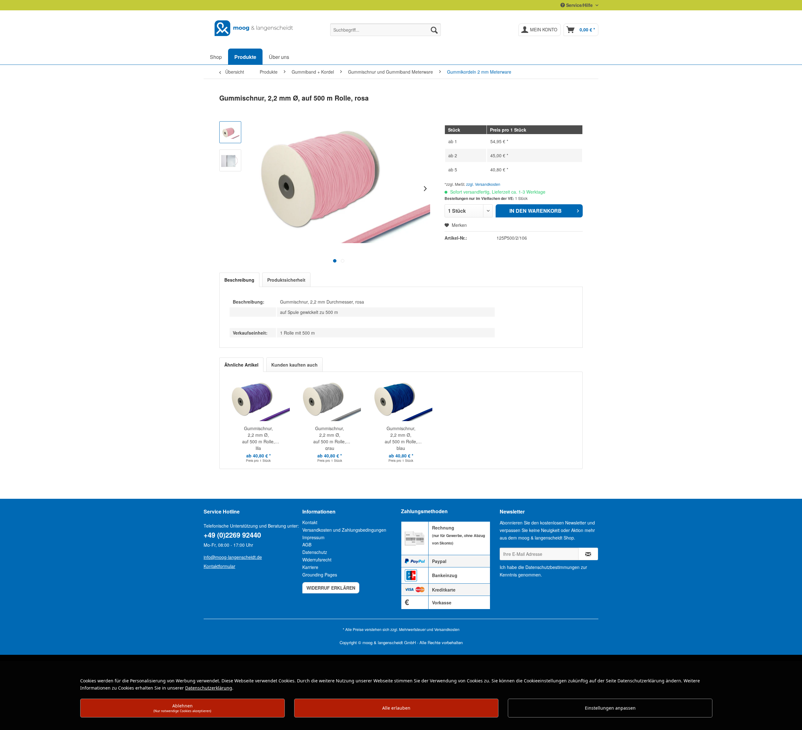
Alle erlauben (396, 708)
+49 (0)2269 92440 (232, 535)
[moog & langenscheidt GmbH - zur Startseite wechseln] (254, 28)
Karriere (310, 567)
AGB (306, 544)
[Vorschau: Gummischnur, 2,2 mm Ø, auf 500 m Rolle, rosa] (230, 132)
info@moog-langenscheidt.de (233, 557)
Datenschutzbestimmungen (552, 567)
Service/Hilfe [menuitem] (579, 5)
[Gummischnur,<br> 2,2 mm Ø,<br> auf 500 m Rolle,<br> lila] (258, 400)
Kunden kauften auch (294, 365)
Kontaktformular (219, 566)
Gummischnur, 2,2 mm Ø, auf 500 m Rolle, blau (401, 437)
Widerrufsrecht (316, 559)
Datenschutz (314, 552)
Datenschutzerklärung (208, 688)
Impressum (313, 537)
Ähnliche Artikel (241, 365)
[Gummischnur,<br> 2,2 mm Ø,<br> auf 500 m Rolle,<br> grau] (329, 400)
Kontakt (309, 522)
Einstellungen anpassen (610, 708)
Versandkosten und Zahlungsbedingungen (344, 530)
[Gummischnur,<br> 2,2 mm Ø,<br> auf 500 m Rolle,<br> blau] (401, 400)
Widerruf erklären (330, 588)
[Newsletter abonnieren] (588, 554)
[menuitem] (385, 29)
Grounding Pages (319, 574)
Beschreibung (239, 280)
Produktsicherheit (286, 280)
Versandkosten (447, 629)
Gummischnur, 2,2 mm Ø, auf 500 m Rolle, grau (329, 437)
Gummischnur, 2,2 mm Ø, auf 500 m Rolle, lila (258, 437)
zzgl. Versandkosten (483, 184)
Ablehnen (182, 708)
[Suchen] (434, 29)
